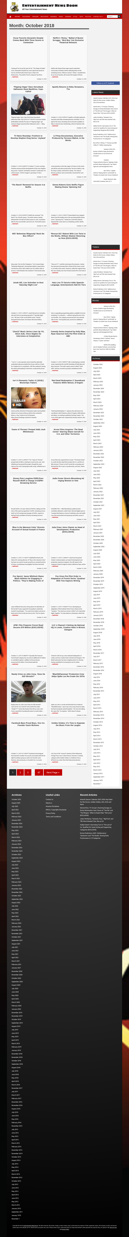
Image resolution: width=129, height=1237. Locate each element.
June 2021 (96, 515)
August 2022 (97, 467)
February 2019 (98, 612)
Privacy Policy (50, 813)
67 (39, 772)
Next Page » (53, 772)
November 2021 (98, 498)
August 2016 (97, 674)
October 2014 (98, 722)
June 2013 (96, 753)
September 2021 (98, 505)
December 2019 (98, 577)
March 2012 (97, 770)
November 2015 (98, 691)
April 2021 (96, 522)
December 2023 (98, 412)
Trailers (35, 16)
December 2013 (98, 742)
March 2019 (97, 608)
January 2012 (98, 773)
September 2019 (98, 588)
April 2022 (96, 481)
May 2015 (96, 701)
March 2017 (97, 660)
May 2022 (96, 478)
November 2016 (98, 670)
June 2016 (96, 680)
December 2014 (98, 715)
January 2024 (98, 409)
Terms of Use (113, 1227)
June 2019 (96, 598)
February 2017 (98, 663)
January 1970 (98, 780)
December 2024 (98, 388)
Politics (88, 16)
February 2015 (98, 711)
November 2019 (98, 581)
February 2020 (98, 571)
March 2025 (97, 378)
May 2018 (96, 643)
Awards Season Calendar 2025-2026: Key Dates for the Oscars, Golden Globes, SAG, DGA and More (96, 802)
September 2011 (98, 777)
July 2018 (96, 636)
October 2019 (98, 584)
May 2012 (96, 766)
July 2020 (96, 553)
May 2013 (96, 756)
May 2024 (96, 395)
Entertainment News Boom (50, 5)
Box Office (44, 16)
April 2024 (96, 399)
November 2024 (98, 392)
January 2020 (98, 574)
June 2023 (96, 433)
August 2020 (97, 550)
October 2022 (98, 460)
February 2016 (98, 687)
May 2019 (96, 601)
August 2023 (97, 426)
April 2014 (96, 735)
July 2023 (96, 430)
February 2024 (98, 406)
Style (75, 16)
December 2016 (98, 667)
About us (49, 803)
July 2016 (96, 677)
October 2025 (98, 364)
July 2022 (96, 471)
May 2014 (96, 732)
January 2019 (98, 615)
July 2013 (96, 749)
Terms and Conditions (53, 816)
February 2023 (98, 447)
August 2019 (97, 591)
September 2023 (98, 423)
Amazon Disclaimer (52, 806)
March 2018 (97, 650)
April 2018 (96, 646)
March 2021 (97, 526)
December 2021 (98, 495)
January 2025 (98, 385)
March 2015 (97, 708)
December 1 (97, 784)
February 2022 (98, 488)
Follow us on (105, 83)
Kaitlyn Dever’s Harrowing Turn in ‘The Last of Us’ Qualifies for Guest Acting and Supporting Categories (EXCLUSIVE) (96, 827)
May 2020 (96, 560)
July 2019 (96, 595)
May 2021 (96, 519)
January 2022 (98, 491)
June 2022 (96, 474)
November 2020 (98, 540)
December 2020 (98, 536)
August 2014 (97, 725)
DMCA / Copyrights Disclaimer (56, 810)
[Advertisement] (105, 51)
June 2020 (96, 557)
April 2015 (96, 705)
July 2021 (96, 512)
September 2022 (98, 464)
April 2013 (96, 760)
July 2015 (96, 694)
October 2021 (98, 502)
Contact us (97, 16)
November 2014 (98, 718)
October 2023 (98, 419)
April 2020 (96, 564)
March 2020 (97, 567)
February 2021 (98, 529)
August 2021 (97, 509)
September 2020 (98, 546)
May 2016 (96, 684)
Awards (68, 16)
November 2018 (98, 622)
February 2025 (98, 381)
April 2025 (96, 375)
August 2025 (97, 368)
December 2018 (98, 619)
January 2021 (98, 533)
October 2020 (98, 543)
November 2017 (98, 653)
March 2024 (97, 402)
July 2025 (96, 371)
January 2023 (98, 450)
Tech (81, 16)
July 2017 (96, 656)
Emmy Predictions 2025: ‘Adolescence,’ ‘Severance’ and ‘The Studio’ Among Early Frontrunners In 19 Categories (94, 835)
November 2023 (98, 416)
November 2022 (98, 457)
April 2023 (96, 440)
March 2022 (97, 485)
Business (53, 16)
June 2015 (96, 698)
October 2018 (98, 625)
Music (61, 16)
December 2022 (98, 454)
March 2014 (97, 739)
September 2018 (98, 629)
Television (26, 16)
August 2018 (97, 632)
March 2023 (97, 443)
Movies (17, 16)
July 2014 (96, 729)
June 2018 (96, 639)
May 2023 (96, 436)
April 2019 (96, 605)
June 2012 (96, 763)
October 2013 (98, 746)
